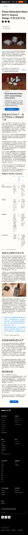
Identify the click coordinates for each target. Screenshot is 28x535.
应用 (16, 463)
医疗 (2, 473)
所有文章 (6, 6)
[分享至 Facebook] (3, 22)
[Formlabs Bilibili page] (9, 517)
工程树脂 (3, 447)
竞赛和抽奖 (13, 530)
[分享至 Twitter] (6, 22)
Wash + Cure (18, 418)
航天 (2, 469)
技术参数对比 (4, 432)
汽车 (2, 467)
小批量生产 (17, 69)
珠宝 (2, 479)
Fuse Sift (17, 422)
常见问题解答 (20, 530)
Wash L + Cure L (18, 420)
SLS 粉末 (3, 441)
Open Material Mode (5, 454)
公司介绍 (3, 490)
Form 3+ (6, 59)
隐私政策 (3, 530)
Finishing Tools (18, 424)
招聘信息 (3, 494)
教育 (2, 475)
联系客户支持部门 (19, 492)
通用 (2, 443)
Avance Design (5, 51)
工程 (2, 463)
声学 (2, 481)
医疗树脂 (3, 449)
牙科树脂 (3, 445)
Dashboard (17, 443)
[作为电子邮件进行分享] (9, 22)
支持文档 (17, 490)
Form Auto (3, 426)
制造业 (2, 465)
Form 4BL (3, 424)
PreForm (17, 441)
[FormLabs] (6, 1)
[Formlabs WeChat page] (2, 517)
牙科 (2, 471)
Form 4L (3, 422)
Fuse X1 (3, 428)
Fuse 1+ (3, 430)
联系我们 (3, 492)
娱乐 (2, 477)
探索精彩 (17, 465)
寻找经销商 (21, 1)
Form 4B (3, 420)
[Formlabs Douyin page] (6, 517)
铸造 (2, 452)
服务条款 (8, 530)
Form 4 (2, 418)
